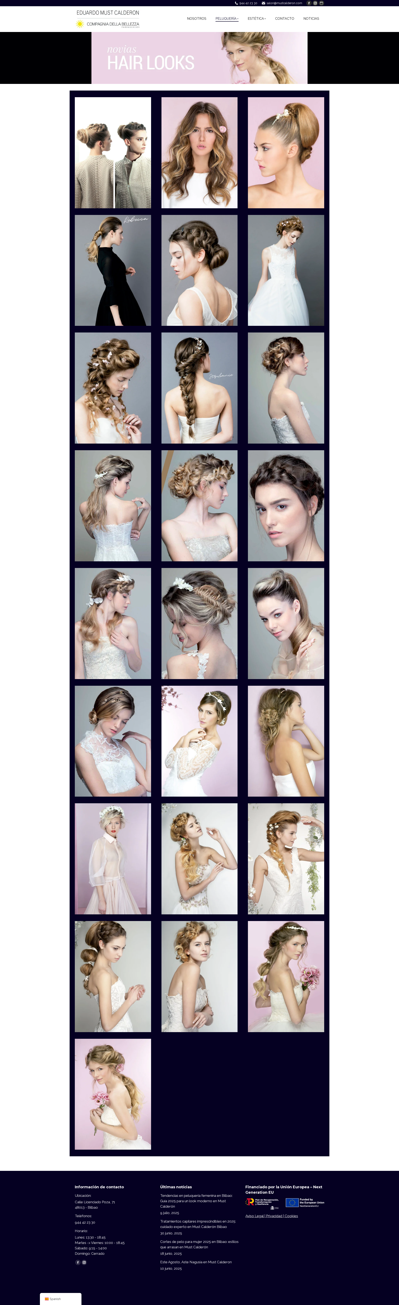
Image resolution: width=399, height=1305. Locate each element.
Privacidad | (275, 1216)
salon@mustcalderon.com (284, 3)
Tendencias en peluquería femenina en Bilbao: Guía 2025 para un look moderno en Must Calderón (196, 1200)
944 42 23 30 (248, 3)
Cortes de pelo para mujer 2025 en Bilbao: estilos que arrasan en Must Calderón (199, 1244)
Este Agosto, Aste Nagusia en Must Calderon (196, 1262)
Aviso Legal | (255, 1216)
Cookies (291, 1216)
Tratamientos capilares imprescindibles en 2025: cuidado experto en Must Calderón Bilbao (198, 1224)
